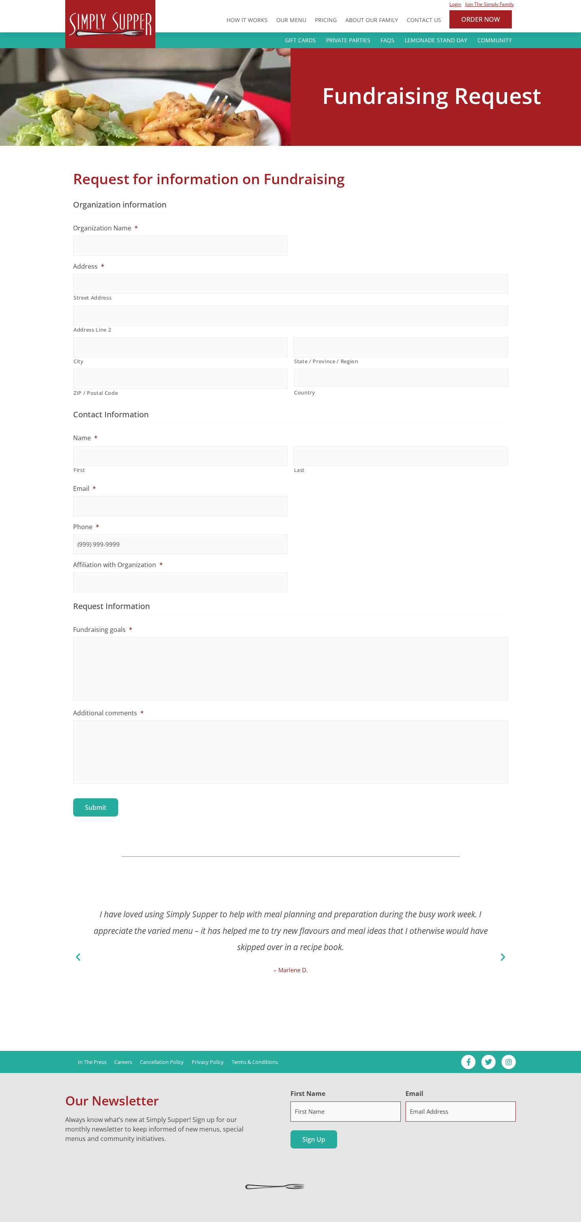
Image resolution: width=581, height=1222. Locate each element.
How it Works (247, 20)
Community (494, 40)
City (79, 361)
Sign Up (313, 1139)
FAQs (387, 40)
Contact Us (424, 20)
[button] (78, 957)
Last (299, 469)
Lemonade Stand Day (436, 40)
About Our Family (371, 20)
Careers (123, 1061)
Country (304, 392)
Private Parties (348, 40)
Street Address (92, 297)
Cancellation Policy (162, 1061)
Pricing (326, 20)
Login (455, 4)
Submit (95, 807)
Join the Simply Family (489, 4)
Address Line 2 (92, 329)
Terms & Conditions (255, 1061)
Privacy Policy (208, 1061)
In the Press (92, 1061)
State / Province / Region (326, 361)
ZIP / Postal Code (96, 392)
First (79, 469)
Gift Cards (300, 40)
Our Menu (291, 20)
